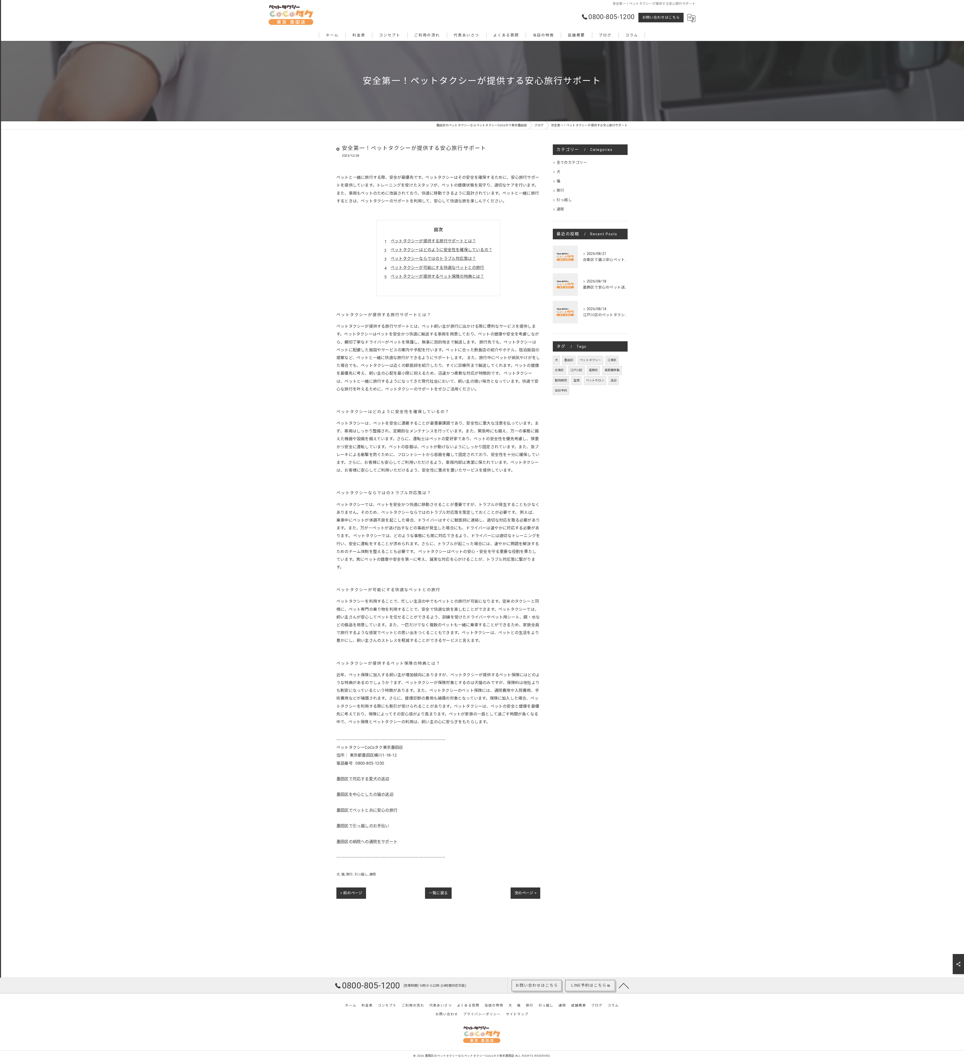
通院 (372, 874)
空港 (576, 380)
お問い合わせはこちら (661, 17)
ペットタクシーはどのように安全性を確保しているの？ (441, 249)
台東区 (559, 370)
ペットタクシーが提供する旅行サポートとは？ (433, 241)
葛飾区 (593, 370)
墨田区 (568, 360)
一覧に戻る (438, 893)
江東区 (612, 360)
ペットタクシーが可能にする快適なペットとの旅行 (437, 267)
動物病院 (561, 380)
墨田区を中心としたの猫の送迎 (364, 794)
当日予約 (561, 390)
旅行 (349, 874)
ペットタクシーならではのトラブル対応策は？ (433, 258)
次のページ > (525, 893)
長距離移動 (612, 370)
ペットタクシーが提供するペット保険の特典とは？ (437, 276)
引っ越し (361, 874)
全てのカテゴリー (572, 162)
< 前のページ (351, 893)
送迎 (614, 380)
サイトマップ (517, 1014)
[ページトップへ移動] (624, 985)
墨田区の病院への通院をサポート (366, 841)
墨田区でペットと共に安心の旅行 (366, 810)
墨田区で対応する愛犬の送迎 (362, 778)
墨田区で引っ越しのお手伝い (362, 825)
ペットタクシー (590, 360)
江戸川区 (576, 370)
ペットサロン (595, 380)
